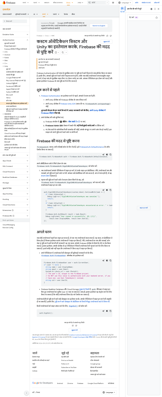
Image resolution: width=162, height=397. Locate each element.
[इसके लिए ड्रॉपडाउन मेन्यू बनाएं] (28, 2)
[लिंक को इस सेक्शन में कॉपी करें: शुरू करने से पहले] (62, 90)
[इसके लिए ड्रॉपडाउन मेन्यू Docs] (73, 2)
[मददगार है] (107, 35)
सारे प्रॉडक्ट (111, 383)
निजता (38, 392)
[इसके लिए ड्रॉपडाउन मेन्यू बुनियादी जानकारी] (29, 14)
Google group (95, 364)
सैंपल (73, 14)
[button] (13, 34)
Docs (68, 3)
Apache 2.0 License (38, 337)
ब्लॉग (136, 3)
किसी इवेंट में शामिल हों (67, 371)
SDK (67, 104)
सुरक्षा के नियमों (84, 289)
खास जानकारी (7, 14)
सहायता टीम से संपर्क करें (97, 357)
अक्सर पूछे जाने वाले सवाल (97, 374)
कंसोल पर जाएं (146, 3)
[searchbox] (15, 21)
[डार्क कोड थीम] (107, 154)
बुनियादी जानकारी (20, 14)
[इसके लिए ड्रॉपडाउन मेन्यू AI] (37, 14)
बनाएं (24, 3)
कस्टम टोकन (45, 176)
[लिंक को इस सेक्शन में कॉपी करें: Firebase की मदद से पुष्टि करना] (81, 141)
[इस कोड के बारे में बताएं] (103, 154)
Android (60, 383)
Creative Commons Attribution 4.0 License (83, 335)
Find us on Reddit (67, 360)
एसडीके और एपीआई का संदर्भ (40, 360)
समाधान (46, 3)
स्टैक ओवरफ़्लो (94, 360)
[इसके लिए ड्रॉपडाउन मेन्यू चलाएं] (39, 2)
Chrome (70, 383)
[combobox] (98, 3)
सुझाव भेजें (106, 42)
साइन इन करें (144, 208)
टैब (73, 122)
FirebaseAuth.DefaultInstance (92, 147)
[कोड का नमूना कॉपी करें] (110, 154)
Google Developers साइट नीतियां (82, 337)
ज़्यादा (79, 3)
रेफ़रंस (66, 14)
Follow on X (65, 364)
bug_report (151, 9)
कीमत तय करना (57, 3)
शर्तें (33, 392)
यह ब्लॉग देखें (65, 357)
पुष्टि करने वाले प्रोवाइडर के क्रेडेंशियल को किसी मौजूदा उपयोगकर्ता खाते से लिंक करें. (82, 302)
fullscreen (155, 9)
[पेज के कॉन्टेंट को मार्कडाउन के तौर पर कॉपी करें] (63, 52)
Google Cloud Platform (96, 383)
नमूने (33, 364)
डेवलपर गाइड (36, 357)
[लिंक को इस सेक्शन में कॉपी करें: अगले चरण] (53, 232)
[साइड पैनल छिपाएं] (26, 393)
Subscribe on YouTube (68, 367)
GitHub (34, 371)
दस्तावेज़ (6, 9)
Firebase (39, 36)
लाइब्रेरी (34, 367)
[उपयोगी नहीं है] (110, 35)
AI (34, 14)
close (158, 9)
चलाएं (35, 3)
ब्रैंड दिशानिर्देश (94, 371)
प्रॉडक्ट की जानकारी (96, 367)
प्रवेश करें (156, 3)
